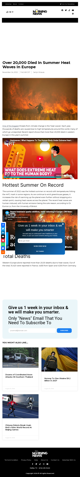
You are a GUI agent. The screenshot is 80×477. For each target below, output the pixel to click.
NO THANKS (40, 251)
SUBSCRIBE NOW (40, 246)
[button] (40, 227)
